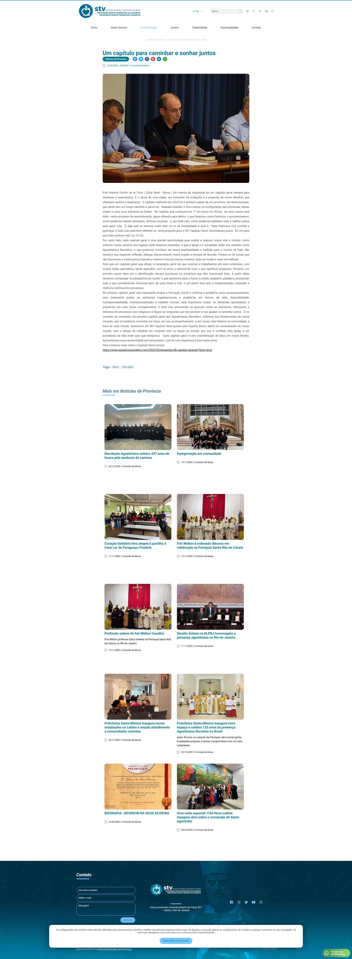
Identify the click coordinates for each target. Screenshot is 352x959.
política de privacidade (107, 949)
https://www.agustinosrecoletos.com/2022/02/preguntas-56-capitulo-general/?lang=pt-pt (157, 350)
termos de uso (124, 949)
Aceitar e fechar (176, 941)
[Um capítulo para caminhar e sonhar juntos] (176, 128)
